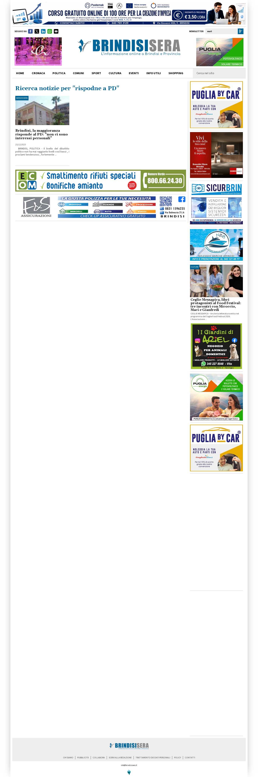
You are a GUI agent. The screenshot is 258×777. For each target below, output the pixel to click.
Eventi (134, 73)
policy (177, 757)
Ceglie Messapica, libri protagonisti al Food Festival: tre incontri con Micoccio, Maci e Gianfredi (216, 305)
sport (96, 73)
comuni (78, 73)
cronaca (38, 73)
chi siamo (68, 757)
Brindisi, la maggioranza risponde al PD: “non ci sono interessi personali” (41, 134)
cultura (115, 73)
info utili (153, 73)
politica (59, 73)
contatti (190, 757)
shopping (175, 73)
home (20, 73)
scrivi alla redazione (120, 757)
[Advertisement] (216, 532)
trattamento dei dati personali (153, 757)
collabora (99, 757)
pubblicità (83, 757)
